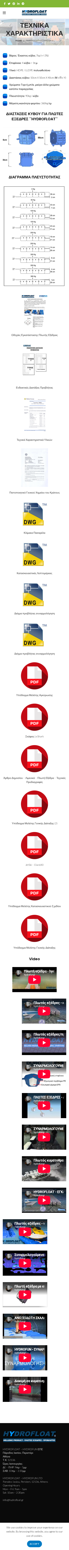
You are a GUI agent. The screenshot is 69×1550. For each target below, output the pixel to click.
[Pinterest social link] (13, 3)
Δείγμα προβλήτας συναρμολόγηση (34, 613)
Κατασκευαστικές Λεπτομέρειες (34, 573)
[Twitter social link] (9, 3)
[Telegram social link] (23, 3)
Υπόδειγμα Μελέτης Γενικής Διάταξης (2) (34, 823)
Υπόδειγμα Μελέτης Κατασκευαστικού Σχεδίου (34, 906)
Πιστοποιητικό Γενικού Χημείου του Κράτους (34, 492)
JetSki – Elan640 (34, 864)
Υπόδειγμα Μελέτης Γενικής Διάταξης (34, 947)
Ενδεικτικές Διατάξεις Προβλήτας (34, 387)
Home (18, 40)
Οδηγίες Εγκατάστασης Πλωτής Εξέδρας (34, 334)
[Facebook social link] (5, 3)
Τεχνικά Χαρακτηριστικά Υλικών (34, 439)
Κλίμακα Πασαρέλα (34, 532)
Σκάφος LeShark (34, 736)
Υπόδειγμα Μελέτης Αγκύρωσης (34, 695)
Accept (34, 1543)
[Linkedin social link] (18, 3)
